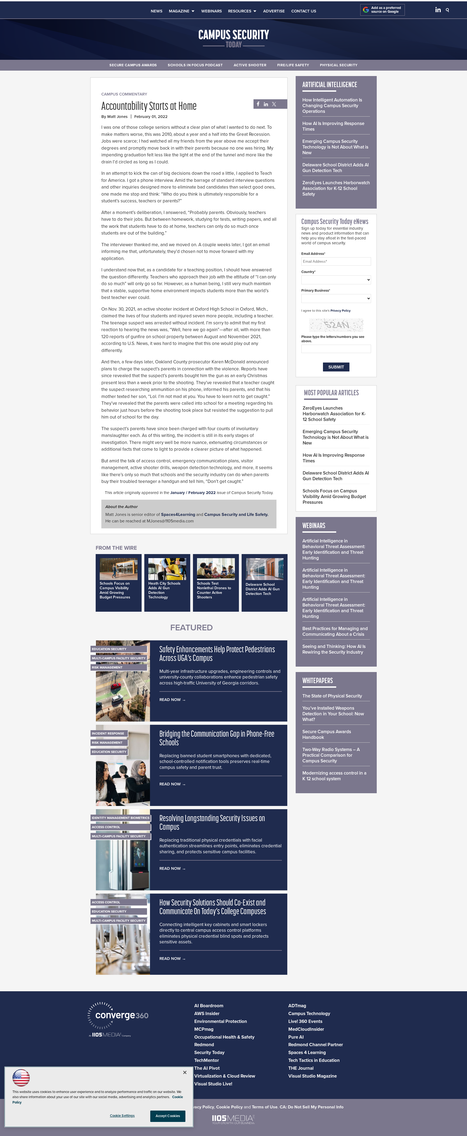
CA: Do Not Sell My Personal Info (311, 1107)
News (156, 11)
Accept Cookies (168, 1116)
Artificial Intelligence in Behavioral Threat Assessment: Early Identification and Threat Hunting (333, 549)
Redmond (204, 1045)
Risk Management (107, 667)
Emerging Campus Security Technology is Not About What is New (335, 147)
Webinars (211, 11)
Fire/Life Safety (293, 65)
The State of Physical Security (332, 696)
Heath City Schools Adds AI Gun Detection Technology (164, 590)
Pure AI (296, 1037)
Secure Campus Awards (133, 65)
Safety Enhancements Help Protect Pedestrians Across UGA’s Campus (217, 654)
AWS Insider (206, 1013)
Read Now (170, 699)
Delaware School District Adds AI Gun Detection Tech (263, 589)
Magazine (179, 11)
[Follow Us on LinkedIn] (438, 11)
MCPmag (204, 1029)
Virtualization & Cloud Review (224, 1076)
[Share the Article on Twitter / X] (273, 104)
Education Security (109, 649)
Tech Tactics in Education (314, 1060)
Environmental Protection (220, 1021)
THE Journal (300, 1068)
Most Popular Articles (331, 393)
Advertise (274, 11)
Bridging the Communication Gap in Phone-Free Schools (216, 739)
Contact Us (303, 11)
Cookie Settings (122, 1116)
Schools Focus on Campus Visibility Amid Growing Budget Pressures (115, 590)
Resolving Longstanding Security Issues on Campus (212, 823)
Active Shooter (250, 65)
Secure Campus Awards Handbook (326, 734)
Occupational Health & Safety (224, 1037)
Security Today (209, 1052)
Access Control (106, 827)
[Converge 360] (118, 1016)
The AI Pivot (207, 1068)
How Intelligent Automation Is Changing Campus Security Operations (332, 105)
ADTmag (297, 1006)
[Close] (185, 1072)
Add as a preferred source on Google (386, 10)
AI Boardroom (208, 1006)
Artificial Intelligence (329, 85)
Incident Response (108, 733)
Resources (239, 11)
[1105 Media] (110, 1035)
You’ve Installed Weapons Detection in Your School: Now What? (333, 713)
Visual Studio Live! (213, 1084)
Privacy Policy (341, 310)
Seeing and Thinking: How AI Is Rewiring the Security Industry (334, 649)
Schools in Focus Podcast (195, 65)
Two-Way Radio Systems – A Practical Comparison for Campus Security (331, 755)
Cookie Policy (229, 1107)
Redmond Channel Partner (315, 1045)
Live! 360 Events (305, 1021)
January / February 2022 (193, 492)
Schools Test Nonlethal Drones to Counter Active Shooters (214, 590)
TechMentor (206, 1060)
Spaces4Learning (178, 514)
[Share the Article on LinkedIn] (265, 104)
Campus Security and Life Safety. (236, 514)
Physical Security (339, 65)
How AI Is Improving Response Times (333, 126)
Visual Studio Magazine (312, 1076)
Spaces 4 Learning (307, 1052)
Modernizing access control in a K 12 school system (334, 776)
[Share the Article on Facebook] (256, 104)
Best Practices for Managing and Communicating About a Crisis (335, 631)
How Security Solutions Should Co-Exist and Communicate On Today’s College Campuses (212, 907)
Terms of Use (265, 1107)
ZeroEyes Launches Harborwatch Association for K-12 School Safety (336, 188)
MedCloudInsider (306, 1029)
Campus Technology (309, 1013)
